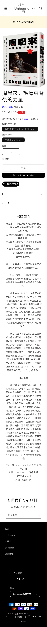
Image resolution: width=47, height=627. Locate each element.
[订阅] (38, 515)
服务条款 (24, 621)
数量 (4, 146)
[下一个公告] (42, 22)
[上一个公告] (5, 22)
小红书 (8, 541)
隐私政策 (18, 617)
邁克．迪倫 (7, 106)
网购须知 (9, 554)
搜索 (7, 529)
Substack (10, 547)
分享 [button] (8, 203)
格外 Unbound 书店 (22, 614)
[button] (6, 8)
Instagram (10, 535)
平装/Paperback (14, 140)
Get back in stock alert (24, 175)
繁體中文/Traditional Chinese (21, 129)
